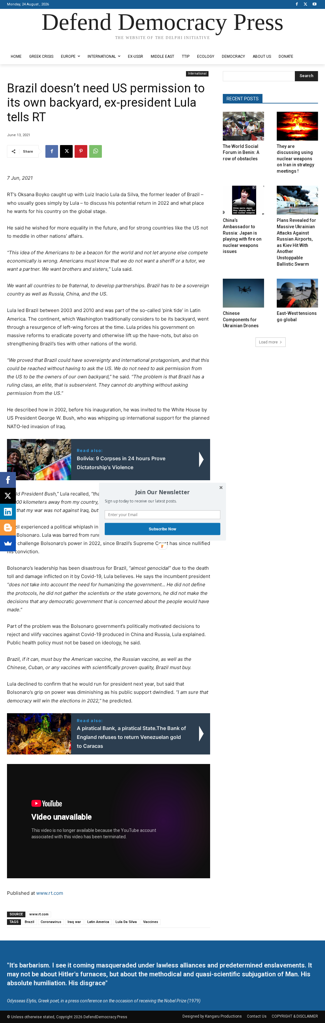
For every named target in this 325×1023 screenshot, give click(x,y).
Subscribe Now (162, 528)
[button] (162, 492)
